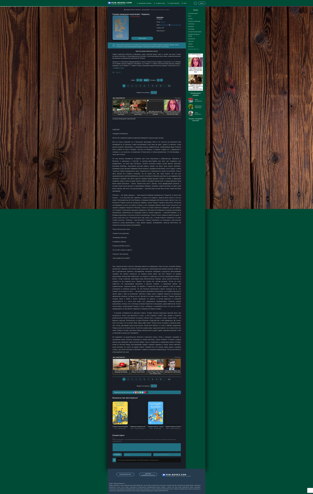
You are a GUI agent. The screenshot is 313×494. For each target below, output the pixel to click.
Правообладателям (125, 474)
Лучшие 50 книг (160, 3)
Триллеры (191, 29)
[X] (147, 392)
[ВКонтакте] (133, 392)
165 (169, 86)
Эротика (191, 41)
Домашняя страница (145, 3)
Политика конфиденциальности (148, 474)
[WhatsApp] (140, 392)
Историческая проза (194, 32)
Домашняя (191, 39)
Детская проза (193, 13)
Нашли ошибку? (136, 16)
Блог (185, 3)
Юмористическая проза (193, 35)
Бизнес (190, 18)
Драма (190, 44)
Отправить (117, 454)
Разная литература (194, 21)
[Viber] (138, 392)
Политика (191, 24)
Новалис (162, 22)
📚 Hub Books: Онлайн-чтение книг (132, 9)
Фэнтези (191, 46)
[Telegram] (143, 392)
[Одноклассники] (136, 392)
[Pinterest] (145, 392)
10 (160, 86)
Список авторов (174, 3)
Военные (191, 26)
